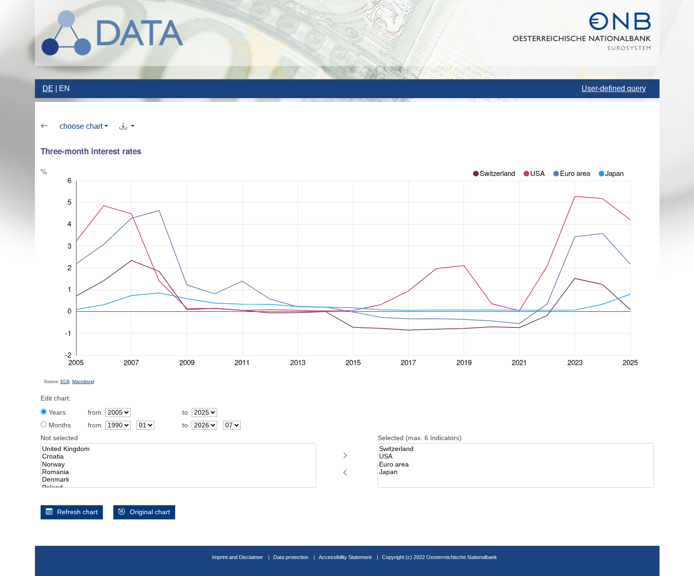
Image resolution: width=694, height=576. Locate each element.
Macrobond (83, 381)
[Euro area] (515, 464)
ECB (64, 381)
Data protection (290, 557)
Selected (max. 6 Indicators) (420, 438)
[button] (127, 126)
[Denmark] (178, 480)
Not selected (59, 438)
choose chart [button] (80, 126)
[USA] (515, 456)
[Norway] (178, 464)
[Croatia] (178, 456)
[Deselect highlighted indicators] (345, 471)
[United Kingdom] (178, 449)
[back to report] (44, 126)
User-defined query (614, 88)
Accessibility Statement (346, 557)
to (185, 412)
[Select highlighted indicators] (345, 454)
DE (47, 88)
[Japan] (515, 472)
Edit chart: (56, 398)
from (95, 412)
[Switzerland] (515, 449)
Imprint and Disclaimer (237, 557)
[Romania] (178, 472)
